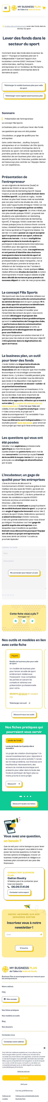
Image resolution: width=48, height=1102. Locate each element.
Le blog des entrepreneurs (15, 26)
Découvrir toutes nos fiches (24, 804)
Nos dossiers (7, 1027)
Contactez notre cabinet (14, 1042)
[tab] (20, 796)
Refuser (24, 1084)
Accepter (24, 1078)
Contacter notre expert (19, 892)
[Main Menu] (5, 8)
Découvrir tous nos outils (24, 715)
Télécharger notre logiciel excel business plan (24, 96)
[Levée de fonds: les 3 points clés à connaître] (24, 762)
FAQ (3, 992)
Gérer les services (23, 1071)
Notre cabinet (7, 987)
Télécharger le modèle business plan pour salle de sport (23, 86)
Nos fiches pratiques (10, 1010)
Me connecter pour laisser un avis (24, 573)
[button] (44, 1048)
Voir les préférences (24, 1090)
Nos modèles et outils (11, 1016)
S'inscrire (24, 948)
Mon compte (12, 999)
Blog (3, 1021)
